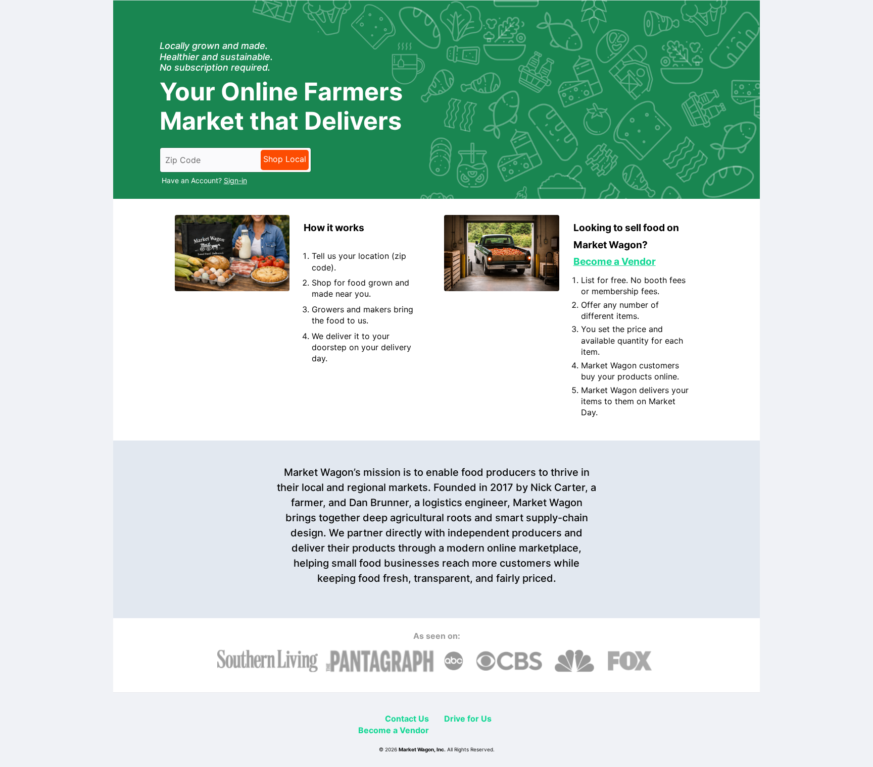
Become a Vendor (393, 730)
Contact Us (407, 719)
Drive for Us (468, 719)
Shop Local (285, 159)
